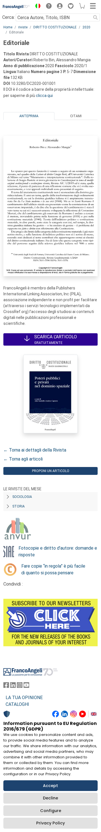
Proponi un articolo (50, 471)
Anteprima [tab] (28, 116)
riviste (22, 27)
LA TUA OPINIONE (24, 697)
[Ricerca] (95, 17)
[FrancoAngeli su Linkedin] (13, 686)
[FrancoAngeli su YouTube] (26, 686)
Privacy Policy (50, 823)
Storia (18, 506)
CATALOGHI (17, 704)
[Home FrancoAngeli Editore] (16, 6)
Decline (50, 798)
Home (7, 27)
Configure (50, 810)
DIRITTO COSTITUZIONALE (55, 27)
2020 (86, 27)
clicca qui (44, 95)
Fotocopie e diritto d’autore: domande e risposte (58, 551)
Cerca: (8, 17)
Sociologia (22, 497)
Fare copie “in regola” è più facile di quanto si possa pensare (53, 569)
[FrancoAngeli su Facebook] (6, 686)
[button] (36, 7)
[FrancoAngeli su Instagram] (19, 686)
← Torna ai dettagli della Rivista (34, 450)
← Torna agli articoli (23, 459)
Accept (50, 785)
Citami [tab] (76, 116)
